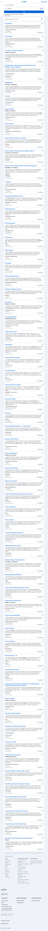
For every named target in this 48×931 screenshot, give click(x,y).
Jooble (9, 928)
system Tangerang (21, 866)
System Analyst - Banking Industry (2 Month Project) (19, 151)
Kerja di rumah (8, 864)
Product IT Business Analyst (13, 754)
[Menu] (1, 2)
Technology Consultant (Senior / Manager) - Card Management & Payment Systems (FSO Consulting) (22, 684)
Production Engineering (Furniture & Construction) (19, 494)
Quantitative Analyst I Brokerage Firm (15, 726)
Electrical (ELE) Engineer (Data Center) (15, 796)
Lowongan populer (35, 900)
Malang (6, 875)
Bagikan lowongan (20, 900)
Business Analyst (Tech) (11, 439)
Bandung (7, 862)
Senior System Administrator (13, 600)
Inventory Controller (10, 742)
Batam (6, 866)
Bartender (8, 413)
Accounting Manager (11, 317)
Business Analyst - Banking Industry (15, 560)
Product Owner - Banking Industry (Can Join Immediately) (21, 165)
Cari (24, 11)
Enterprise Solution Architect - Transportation (18, 426)
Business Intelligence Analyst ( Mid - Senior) (17, 771)
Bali (5, 867)
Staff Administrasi (10, 209)
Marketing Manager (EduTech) (13, 574)
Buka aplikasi (44, 1)
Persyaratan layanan (5, 920)
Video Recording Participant (13, 713)
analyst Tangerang (21, 881)
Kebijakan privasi (4, 923)
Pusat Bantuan (5, 904)
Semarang (7, 873)
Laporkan (40, 32)
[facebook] (2, 914)
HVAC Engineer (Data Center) (13, 545)
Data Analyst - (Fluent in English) (14, 50)
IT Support (8, 181)
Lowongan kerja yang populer (36, 860)
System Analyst (9, 109)
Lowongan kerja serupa (6, 906)
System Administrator (11, 453)
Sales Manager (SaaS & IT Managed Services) (17, 784)
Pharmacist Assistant (11, 481)
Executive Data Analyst (11, 468)
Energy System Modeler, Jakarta (14, 196)
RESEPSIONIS (8, 82)
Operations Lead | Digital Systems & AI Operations (19, 838)
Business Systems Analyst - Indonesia (15, 138)
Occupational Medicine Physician (14, 532)
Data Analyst (8, 23)
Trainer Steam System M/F (12, 615)
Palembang (7, 871)
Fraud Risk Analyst (10, 370)
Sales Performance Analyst (12, 357)
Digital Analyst (9, 250)
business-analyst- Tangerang (23, 883)
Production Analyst (10, 506)
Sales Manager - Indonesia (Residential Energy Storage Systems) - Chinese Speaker (20, 66)
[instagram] (5, 914)
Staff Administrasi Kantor (12, 276)
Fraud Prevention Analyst (12, 669)
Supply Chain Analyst (11, 331)
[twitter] (8, 914)
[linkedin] (11, 914)
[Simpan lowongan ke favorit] (42, 23)
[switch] (42, 19)
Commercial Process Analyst (13, 384)
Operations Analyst (10, 399)
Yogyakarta (7, 876)
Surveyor (7, 96)
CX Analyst (8, 263)
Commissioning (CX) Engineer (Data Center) (17, 587)
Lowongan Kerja (19, 902)
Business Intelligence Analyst (13, 289)
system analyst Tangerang (23, 879)
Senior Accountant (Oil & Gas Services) (15, 824)
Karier (3, 902)
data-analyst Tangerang (22, 871)
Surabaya (7, 869)
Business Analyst (9, 698)
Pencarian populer (8, 856)
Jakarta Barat (7, 860)
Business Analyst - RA (11, 655)
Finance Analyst (9, 519)
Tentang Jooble (5, 900)
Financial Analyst (10, 641)
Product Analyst (9, 628)
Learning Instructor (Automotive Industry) (16, 811)
